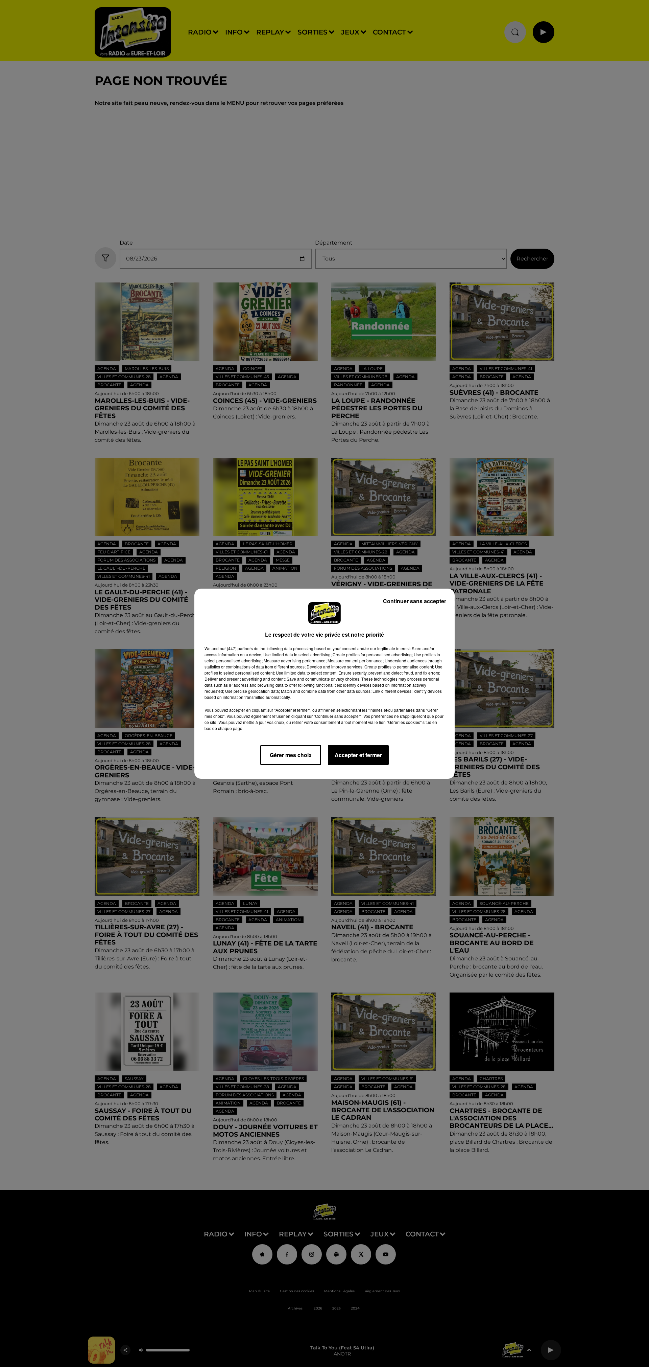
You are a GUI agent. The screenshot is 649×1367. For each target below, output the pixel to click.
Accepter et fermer (358, 755)
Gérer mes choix (291, 755)
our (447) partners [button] (236, 648)
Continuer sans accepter (414, 601)
